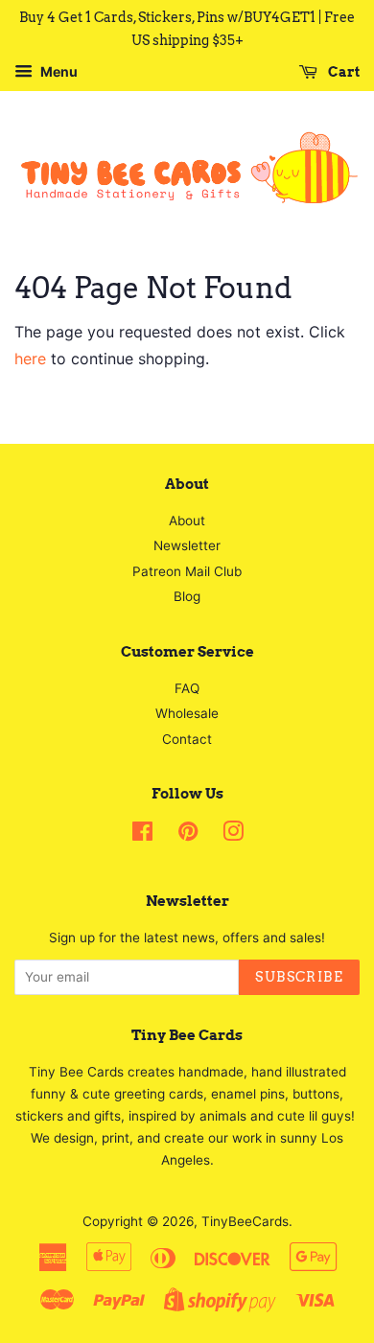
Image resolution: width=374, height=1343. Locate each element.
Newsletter (187, 545)
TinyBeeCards (245, 1221)
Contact (187, 739)
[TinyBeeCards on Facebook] (142, 835)
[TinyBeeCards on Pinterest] (188, 835)
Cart (342, 72)
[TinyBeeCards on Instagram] (233, 835)
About (187, 520)
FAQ (187, 688)
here (30, 358)
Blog (187, 596)
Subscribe (299, 976)
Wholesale (187, 713)
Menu (57, 71)
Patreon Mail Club (187, 571)
